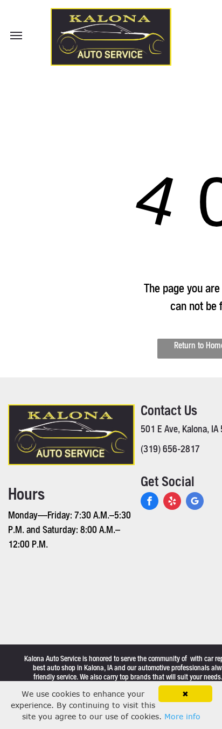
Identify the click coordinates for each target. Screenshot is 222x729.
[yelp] (172, 502)
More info (182, 716)
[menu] (16, 35)
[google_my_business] (195, 502)
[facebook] (149, 502)
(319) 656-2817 (170, 448)
